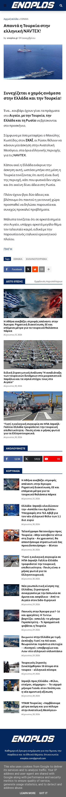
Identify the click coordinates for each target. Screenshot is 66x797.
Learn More (28, 793)
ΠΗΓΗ (8, 249)
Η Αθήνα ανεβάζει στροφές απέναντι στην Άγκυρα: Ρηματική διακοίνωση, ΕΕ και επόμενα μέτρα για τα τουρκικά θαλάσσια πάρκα (31, 326)
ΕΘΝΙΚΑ (24, 19)
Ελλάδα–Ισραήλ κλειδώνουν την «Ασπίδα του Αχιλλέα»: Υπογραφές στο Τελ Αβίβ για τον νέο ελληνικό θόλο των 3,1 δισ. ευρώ (41, 513)
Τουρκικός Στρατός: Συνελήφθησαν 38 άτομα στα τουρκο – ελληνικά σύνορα (39, 666)
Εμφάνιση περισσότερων (48, 281)
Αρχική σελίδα (11, 19)
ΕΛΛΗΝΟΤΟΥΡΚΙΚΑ (36, 258)
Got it (43, 793)
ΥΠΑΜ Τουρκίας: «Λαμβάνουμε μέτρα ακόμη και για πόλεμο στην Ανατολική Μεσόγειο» (40, 706)
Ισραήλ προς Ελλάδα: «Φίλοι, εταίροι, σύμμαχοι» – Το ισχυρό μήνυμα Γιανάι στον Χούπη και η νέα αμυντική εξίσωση (41, 686)
